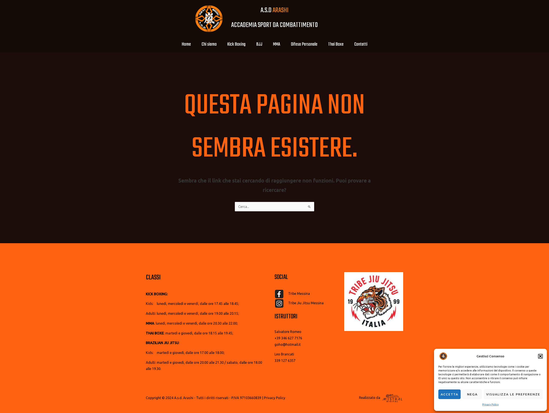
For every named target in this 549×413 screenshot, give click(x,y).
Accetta (449, 394)
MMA (276, 44)
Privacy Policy (490, 404)
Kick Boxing (236, 44)
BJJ (259, 44)
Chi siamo (209, 44)
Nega (472, 394)
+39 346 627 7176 (288, 338)
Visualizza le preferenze (513, 394)
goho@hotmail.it (287, 344)
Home (186, 44)
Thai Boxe (336, 44)
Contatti (360, 44)
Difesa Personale (304, 44)
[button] (540, 356)
